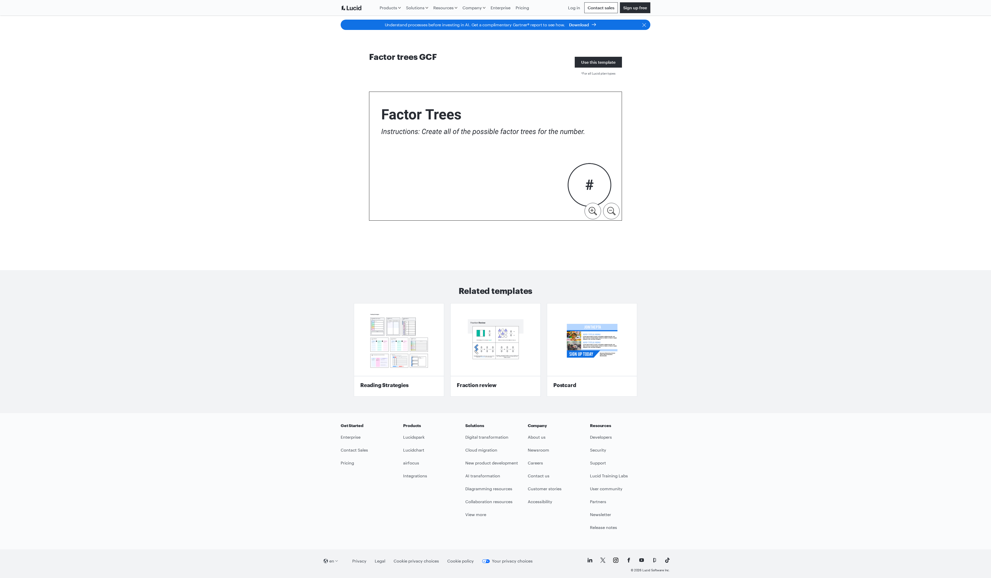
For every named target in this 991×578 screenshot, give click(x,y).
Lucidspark (414, 437)
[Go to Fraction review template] (495, 349)
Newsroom (538, 449)
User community (606, 488)
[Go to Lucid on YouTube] (641, 560)
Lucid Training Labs (609, 475)
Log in (574, 7)
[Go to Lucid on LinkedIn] (590, 560)
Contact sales (601, 7)
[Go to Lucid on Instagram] (615, 560)
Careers (535, 462)
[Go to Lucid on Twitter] (602, 560)
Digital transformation (486, 437)
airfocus (411, 462)
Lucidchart (413, 449)
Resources (443, 7)
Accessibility (540, 501)
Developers (601, 437)
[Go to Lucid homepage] (359, 8)
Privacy (359, 560)
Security (598, 449)
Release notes (603, 527)
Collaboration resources (489, 501)
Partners (598, 501)
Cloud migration (481, 449)
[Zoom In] (593, 210)
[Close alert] (644, 25)
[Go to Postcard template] (592, 349)
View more (475, 514)
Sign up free (635, 7)
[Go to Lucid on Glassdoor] (654, 560)
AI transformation (482, 475)
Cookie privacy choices (416, 560)
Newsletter (600, 514)
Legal (380, 560)
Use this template (598, 62)
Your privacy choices (512, 560)
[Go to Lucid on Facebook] (628, 560)
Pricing (522, 7)
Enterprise (500, 7)
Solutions (415, 7)
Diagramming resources (488, 488)
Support (598, 462)
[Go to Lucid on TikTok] (667, 560)
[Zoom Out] (611, 210)
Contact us (538, 475)
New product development (491, 462)
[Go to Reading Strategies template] (399, 349)
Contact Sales (354, 449)
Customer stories (545, 488)
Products (388, 7)
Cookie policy (460, 560)
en (331, 560)
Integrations (415, 475)
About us (537, 437)
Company (472, 7)
